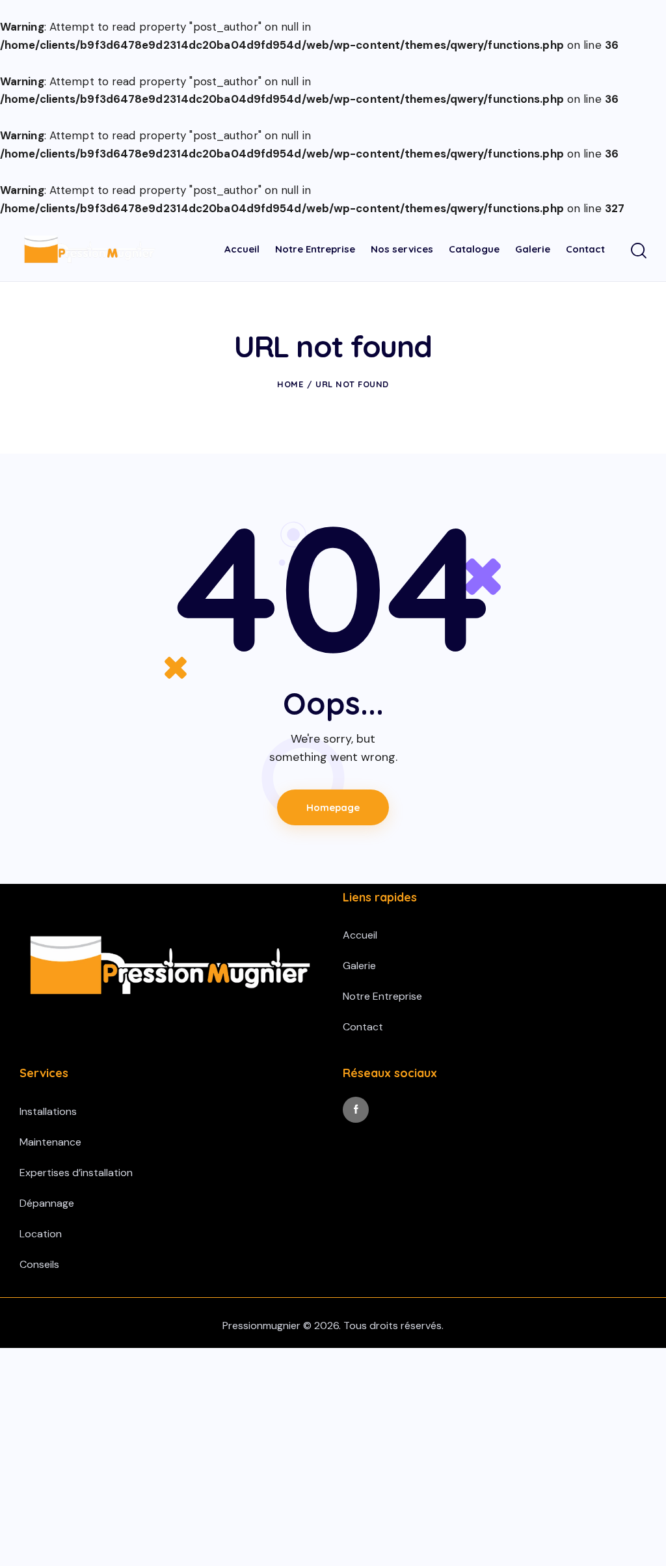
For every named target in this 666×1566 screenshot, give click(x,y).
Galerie (359, 965)
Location (41, 1234)
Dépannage (47, 1203)
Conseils (39, 1264)
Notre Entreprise (382, 996)
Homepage (333, 807)
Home (290, 384)
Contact (363, 1027)
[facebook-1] (356, 1110)
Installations (48, 1111)
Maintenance (50, 1142)
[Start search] (639, 251)
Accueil (360, 935)
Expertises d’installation (76, 1172)
